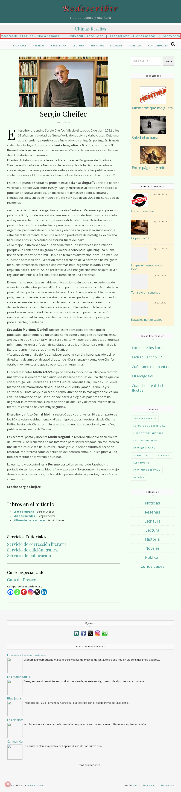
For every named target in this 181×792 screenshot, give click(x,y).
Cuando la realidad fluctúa (147, 388)
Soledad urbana (145, 137)
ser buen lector (144, 418)
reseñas (138, 477)
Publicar (135, 45)
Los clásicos (15, 720)
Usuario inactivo (142, 211)
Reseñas (39, 45)
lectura (164, 455)
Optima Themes (35, 785)
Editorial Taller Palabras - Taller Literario (152, 785)
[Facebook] (10, 592)
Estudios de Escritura (149, 426)
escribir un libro (145, 440)
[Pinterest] (24, 592)
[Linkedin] (44, 592)
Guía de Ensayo (21, 579)
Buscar (168, 61)
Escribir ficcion (144, 448)
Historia (97, 45)
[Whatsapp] (17, 592)
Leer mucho (141, 462)
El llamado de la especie (29, 520)
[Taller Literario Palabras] (76, 633)
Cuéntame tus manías (150, 366)
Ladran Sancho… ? (147, 357)
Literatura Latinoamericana (26, 655)
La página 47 (140, 238)
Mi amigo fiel (142, 376)
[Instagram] (31, 592)
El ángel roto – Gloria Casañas (119, 36)
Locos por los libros (148, 347)
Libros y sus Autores (148, 433)
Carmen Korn (16, 741)
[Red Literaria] (90, 8)
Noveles (116, 45)
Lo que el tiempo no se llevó (146, 267)
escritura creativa (146, 470)
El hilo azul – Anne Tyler (71, 36)
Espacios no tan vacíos (146, 320)
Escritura (58, 45)
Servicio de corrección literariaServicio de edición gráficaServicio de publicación (37, 549)
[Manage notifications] (8, 784)
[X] (37, 592)
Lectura (78, 45)
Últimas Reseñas (90, 29)
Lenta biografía (23, 511)
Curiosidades (158, 45)
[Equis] (90, 633)
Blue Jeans (14, 698)
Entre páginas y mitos (150, 167)
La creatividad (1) (19, 677)
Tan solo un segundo (145, 292)
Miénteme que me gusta (152, 107)
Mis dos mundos (24, 516)
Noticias (19, 45)
